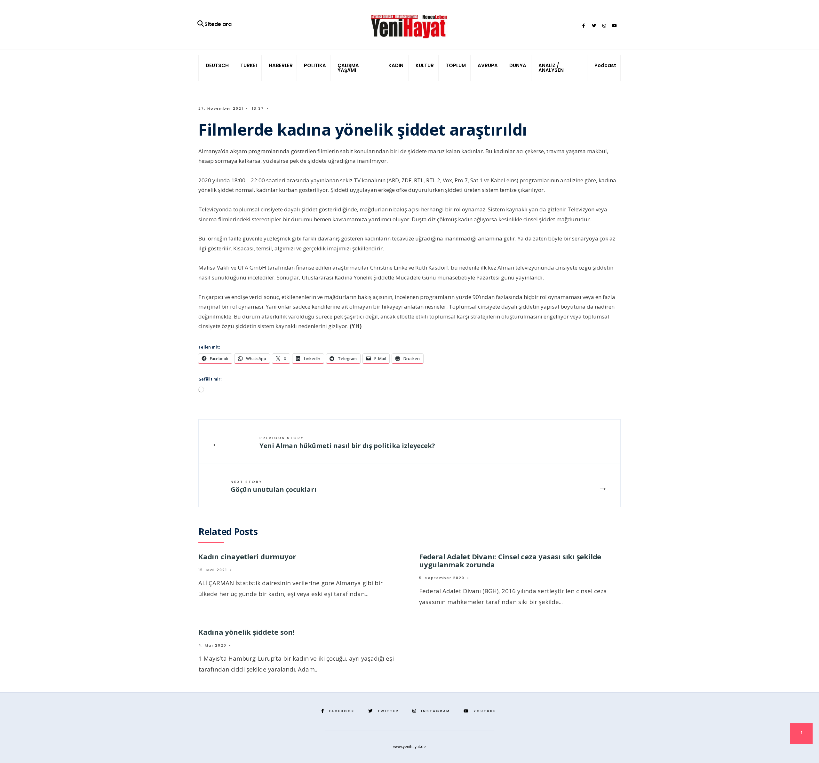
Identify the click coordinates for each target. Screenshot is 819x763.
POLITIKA (315, 65)
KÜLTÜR (425, 65)
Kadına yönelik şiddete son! (246, 632)
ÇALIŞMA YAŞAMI (348, 68)
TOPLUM (456, 65)
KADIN (395, 65)
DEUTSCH (217, 65)
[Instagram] (604, 26)
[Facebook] (583, 26)
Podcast (605, 65)
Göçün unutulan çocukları (273, 486)
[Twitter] (594, 26)
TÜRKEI (248, 65)
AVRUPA (488, 65)
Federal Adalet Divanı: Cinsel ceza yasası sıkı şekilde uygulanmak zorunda (510, 560)
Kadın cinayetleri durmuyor (247, 556)
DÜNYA (517, 65)
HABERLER (281, 65)
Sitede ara (218, 24)
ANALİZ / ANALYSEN (551, 68)
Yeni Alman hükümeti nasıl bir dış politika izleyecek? (347, 442)
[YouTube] (614, 26)
